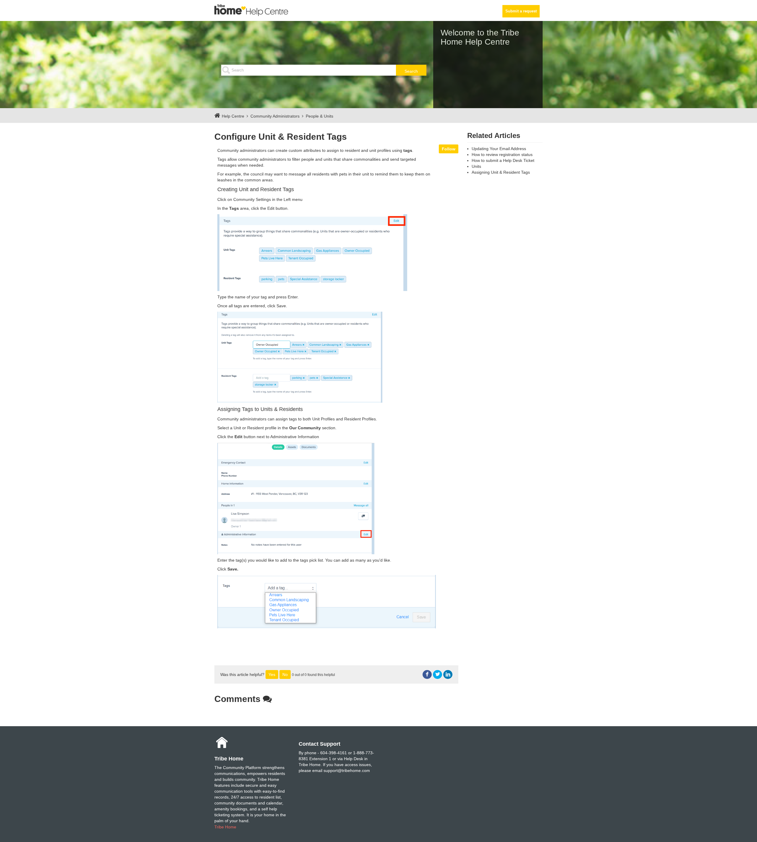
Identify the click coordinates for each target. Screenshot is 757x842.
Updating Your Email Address (499, 148)
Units (476, 166)
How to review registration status (502, 154)
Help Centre (233, 116)
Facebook (427, 674)
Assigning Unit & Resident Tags (501, 172)
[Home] (251, 10)
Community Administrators (275, 116)
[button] (272, 674)
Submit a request (521, 11)
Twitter (437, 674)
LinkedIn (447, 674)
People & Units (319, 116)
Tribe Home (225, 827)
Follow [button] (448, 149)
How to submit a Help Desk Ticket (503, 160)
